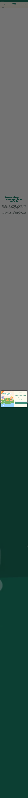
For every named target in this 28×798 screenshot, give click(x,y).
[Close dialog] (26, 391)
